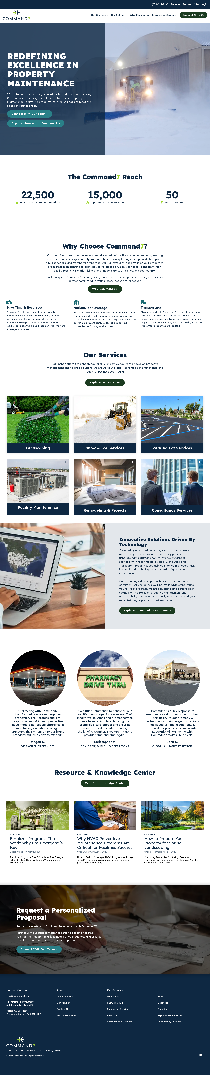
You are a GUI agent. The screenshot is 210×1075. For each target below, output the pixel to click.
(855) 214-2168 (160, 4)
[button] (201, 1055)
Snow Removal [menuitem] (115, 1002)
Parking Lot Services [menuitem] (118, 1009)
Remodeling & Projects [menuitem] (119, 1021)
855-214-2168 (20, 1010)
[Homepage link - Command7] (20, 1045)
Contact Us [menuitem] (63, 1009)
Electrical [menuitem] (163, 1002)
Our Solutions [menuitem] (64, 1002)
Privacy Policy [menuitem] (53, 1050)
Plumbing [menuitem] (163, 1009)
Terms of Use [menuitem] (34, 1050)
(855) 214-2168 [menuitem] (14, 1050)
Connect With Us (193, 15)
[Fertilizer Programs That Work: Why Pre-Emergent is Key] (37, 815)
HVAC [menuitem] (161, 996)
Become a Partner (181, 4)
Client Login (200, 4)
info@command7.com (18, 996)
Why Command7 (139, 15)
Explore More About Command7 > (35, 123)
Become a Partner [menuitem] (67, 1015)
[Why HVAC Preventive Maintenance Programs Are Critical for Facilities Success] (105, 815)
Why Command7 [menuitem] (66, 996)
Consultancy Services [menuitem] (169, 1021)
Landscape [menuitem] (113, 996)
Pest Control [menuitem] (114, 1015)
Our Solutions (119, 15)
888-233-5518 (34, 1014)
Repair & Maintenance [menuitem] (170, 1015)
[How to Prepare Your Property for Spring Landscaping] (172, 815)
